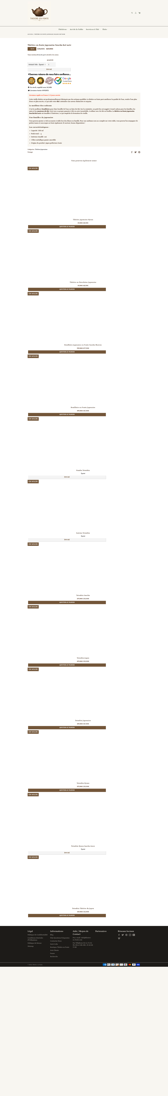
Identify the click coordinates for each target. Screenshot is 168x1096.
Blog (51, 935)
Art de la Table (76, 29)
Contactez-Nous (56, 941)
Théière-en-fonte (37, 964)
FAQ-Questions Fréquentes (59, 938)
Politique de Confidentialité (38, 935)
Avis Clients (54, 950)
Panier (52, 953)
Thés (104, 29)
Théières (62, 29)
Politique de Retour (35, 943)
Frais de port (41, 55)
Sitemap (30, 946)
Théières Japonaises (41, 149)
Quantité (50, 60)
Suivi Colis (54, 944)
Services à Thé (93, 29)
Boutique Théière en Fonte (59, 947)
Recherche (54, 956)
